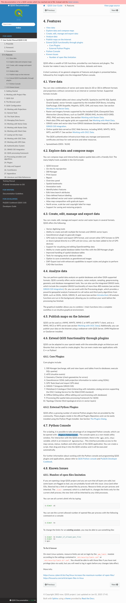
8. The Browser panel (12, 102)
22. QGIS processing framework (16, 153)
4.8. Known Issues (12, 87)
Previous (51, 10)
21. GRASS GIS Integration (14, 149)
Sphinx (55, 599)
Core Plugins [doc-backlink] (53, 356)
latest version (73, 2)
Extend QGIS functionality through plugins (64, 43)
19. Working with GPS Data (14, 142)
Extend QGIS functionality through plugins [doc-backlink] (76, 338)
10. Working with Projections (15, 109)
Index (18, 28)
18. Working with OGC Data (15, 138)
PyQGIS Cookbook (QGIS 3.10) (14, 203)
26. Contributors (10, 170)
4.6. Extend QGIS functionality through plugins (20, 79)
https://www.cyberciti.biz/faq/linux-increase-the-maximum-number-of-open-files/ (79, 575)
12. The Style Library (12, 117)
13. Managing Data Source (14, 120)
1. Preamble (8, 44)
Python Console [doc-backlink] (57, 425)
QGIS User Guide (54, 6)
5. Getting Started (11, 91)
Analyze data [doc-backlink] (55, 271)
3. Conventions (10, 51)
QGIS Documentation (19, 6)
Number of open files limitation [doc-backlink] (64, 474)
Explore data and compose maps (60, 31)
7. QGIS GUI (9, 98)
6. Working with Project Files (15, 95)
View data (50, 28)
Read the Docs (88, 599)
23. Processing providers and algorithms (15, 158)
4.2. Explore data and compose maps (19, 62)
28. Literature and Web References (17, 177)
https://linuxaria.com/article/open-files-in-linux (63, 578)
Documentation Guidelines (13, 194)
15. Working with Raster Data (15, 128)
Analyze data (51, 37)
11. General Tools (10, 113)
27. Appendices (10, 174)
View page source (112, 6)
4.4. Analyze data (12, 71)
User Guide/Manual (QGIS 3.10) (15, 40)
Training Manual (9, 181)
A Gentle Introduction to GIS (14, 185)
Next (114, 10)
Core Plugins (54, 45)
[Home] (44, 6)
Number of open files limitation (62, 57)
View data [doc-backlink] (52, 81)
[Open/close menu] (1, 40)
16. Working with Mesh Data (15, 131)
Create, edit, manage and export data (62, 34)
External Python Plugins (59, 48)
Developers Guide (9, 206)
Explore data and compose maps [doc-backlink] (68, 151)
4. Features (8, 55)
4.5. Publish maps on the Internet (18, 74)
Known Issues (52, 54)
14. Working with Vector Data (15, 124)
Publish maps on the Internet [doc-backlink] (66, 316)
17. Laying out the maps (13, 135)
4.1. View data (11, 58)
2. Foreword (8, 47)
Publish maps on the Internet (58, 40)
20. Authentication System (14, 146)
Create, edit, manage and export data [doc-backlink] (71, 214)
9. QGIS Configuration (12, 106)
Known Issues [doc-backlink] (55, 468)
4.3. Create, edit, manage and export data (19, 66)
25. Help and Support (12, 166)
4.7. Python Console (13, 84)
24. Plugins (8, 163)
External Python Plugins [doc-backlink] (60, 407)
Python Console (53, 51)
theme (68, 599)
